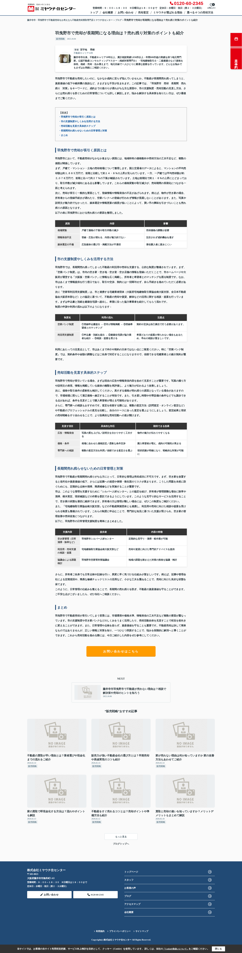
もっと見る (121, 836)
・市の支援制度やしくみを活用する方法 (79, 121)
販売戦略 (60, 39)
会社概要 (108, 12)
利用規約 (100, 931)
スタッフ (129, 880)
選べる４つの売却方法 (200, 12)
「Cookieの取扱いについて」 (176, 949)
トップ (94, 12)
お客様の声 (130, 888)
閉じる (218, 949)
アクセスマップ (132, 904)
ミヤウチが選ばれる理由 (167, 12)
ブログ (127, 896)
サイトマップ (141, 931)
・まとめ (63, 135)
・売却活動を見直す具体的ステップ (77, 126)
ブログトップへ (121, 844)
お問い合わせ (126, 12)
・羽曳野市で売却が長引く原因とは (77, 117)
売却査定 (143, 12)
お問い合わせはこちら (121, 651)
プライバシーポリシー (120, 931)
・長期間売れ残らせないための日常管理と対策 (83, 130)
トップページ (131, 872)
